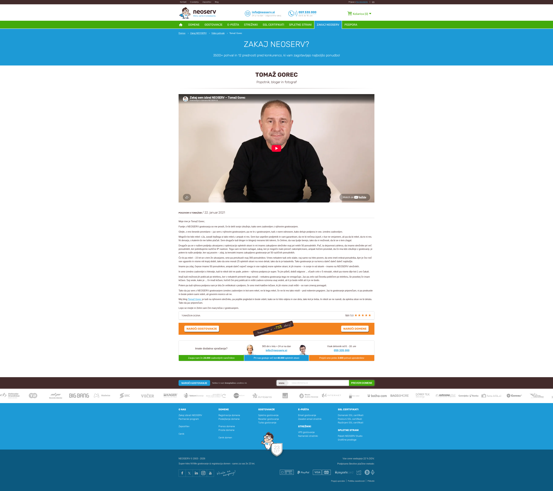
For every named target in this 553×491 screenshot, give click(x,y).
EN (373, 2)
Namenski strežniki (308, 436)
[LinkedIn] (196, 473)
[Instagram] (203, 473)
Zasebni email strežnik (310, 419)
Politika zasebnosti (356, 481)
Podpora (350, 24)
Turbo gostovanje (267, 422)
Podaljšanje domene (229, 419)
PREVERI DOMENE (361, 383)
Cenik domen (225, 437)
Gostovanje (213, 24)
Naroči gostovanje (201, 328)
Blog (217, 2)
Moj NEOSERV (362, 2)
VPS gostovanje (306, 432)
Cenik (181, 433)
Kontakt (183, 2)
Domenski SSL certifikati (350, 415)
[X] (189, 473)
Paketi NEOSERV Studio (350, 436)
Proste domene (226, 430)
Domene (194, 24)
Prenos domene (226, 426)
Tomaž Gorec (194, 299)
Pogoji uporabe (338, 481)
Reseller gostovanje (268, 419)
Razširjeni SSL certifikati (350, 422)
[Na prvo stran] (181, 24)
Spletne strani (300, 24)
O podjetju (194, 2)
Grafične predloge (347, 439)
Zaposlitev (206, 2)
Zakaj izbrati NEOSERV (190, 415)
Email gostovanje (307, 415)
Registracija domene (229, 415)
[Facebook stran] (182, 473)
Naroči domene (355, 328)
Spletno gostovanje (268, 415)
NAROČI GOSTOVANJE (194, 383)
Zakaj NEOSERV (328, 24)
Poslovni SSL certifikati (350, 419)
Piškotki (371, 481)
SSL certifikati (273, 24)
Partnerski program (189, 419)
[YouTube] (210, 473)
